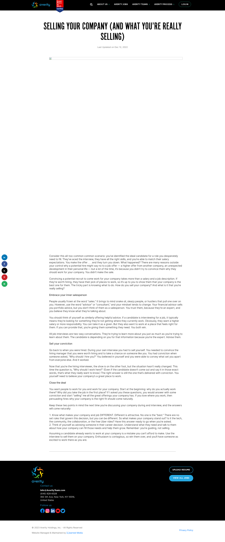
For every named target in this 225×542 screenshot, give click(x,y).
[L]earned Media (75, 532)
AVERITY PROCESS (163, 4)
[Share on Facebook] (4, 264)
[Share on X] (4, 271)
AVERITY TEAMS (140, 4)
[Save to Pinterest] (4, 277)
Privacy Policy (186, 530)
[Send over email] (4, 284)
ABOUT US (102, 4)
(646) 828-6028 (48, 494)
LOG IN (185, 4)
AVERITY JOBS (121, 4)
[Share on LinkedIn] (4, 257)
